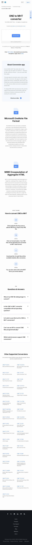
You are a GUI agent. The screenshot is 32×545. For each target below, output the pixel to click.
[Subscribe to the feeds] (24, 514)
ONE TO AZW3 (20, 417)
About (16, 533)
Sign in (28, 2)
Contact (20, 541)
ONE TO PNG (20, 439)
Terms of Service (14, 541)
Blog (16, 528)
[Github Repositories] (21, 514)
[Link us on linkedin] (17, 514)
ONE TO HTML (20, 401)
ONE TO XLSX (20, 478)
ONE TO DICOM (21, 461)
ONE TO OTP (20, 393)
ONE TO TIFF (6, 431)
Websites (16, 531)
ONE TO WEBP (6, 470)
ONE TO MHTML (7, 409)
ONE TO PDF (20, 409)
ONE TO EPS (6, 423)
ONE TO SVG (20, 470)
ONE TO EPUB (6, 417)
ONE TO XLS (6, 478)
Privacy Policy (18, 47)
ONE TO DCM (6, 461)
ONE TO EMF (20, 453)
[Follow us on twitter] (11, 514)
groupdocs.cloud (22, 26)
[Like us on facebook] (7, 514)
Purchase (16, 526)
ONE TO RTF (6, 372)
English (27, 541)
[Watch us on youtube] (14, 514)
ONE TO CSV (6, 494)
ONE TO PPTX (20, 385)
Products (16, 521)
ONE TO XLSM (6, 486)
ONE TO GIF (5, 445)
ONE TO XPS (20, 423)
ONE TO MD (20, 379)
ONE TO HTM (6, 401)
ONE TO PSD (6, 453)
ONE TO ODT (20, 372)
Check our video (14, 98)
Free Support (16, 524)
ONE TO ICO (20, 445)
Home (16, 519)
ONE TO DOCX (20, 364)
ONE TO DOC (6, 364)
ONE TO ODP (6, 393)
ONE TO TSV (20, 486)
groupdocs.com (14, 26)
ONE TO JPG (20, 431)
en (22, 2)
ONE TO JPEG (6, 439)
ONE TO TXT (6, 379)
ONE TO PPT (6, 385)
